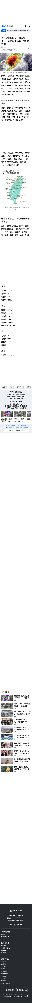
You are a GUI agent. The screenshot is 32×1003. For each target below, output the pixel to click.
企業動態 (3, 964)
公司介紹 (3, 961)
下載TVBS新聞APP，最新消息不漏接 (16, 425)
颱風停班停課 (20, 387)
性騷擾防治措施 (5, 948)
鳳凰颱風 (4, 387)
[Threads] (14, 924)
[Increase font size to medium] (22, 26)
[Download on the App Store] (10, 990)
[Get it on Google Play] (21, 990)
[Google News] (24, 924)
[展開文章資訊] (29, 48)
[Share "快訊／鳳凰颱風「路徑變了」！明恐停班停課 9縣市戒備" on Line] (25, 26)
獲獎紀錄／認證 (5, 983)
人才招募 (3, 966)
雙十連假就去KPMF (16, 404)
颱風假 (12, 387)
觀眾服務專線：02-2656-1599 (16, 920)
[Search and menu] (29, 26)
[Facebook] (7, 924)
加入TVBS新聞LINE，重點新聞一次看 (16, 428)
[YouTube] (21, 924)
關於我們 (3, 934)
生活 (6, 34)
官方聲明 (3, 981)
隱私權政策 (4, 945)
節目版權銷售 (5, 973)
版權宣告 (3, 953)
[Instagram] (17, 924)
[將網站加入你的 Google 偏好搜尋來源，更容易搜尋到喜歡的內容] (16, 430)
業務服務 (3, 978)
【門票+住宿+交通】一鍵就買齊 (16, 408)
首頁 (2, 34)
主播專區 (3, 969)
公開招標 (3, 976)
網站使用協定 (5, 950)
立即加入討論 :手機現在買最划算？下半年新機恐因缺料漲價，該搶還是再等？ (18, 31)
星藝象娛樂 (4, 971)
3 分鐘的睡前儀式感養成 (16, 398)
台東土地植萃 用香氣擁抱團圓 (16, 395)
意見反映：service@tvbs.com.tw (16, 918)
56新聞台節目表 (5, 937)
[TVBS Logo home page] (7, 26)
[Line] (11, 924)
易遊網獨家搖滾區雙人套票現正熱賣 (16, 406)
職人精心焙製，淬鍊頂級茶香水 (16, 396)
